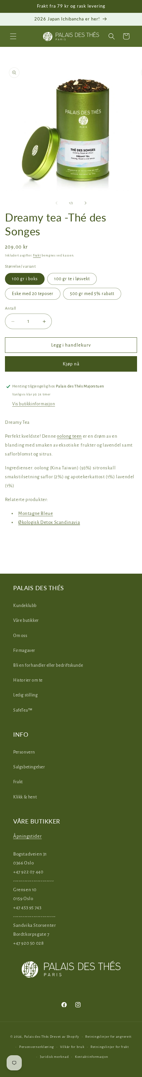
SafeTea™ (23, 710)
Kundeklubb (25, 605)
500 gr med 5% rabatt (92, 293)
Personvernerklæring (36, 1047)
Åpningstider (27, 836)
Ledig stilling (25, 695)
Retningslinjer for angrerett (108, 1036)
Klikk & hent (25, 797)
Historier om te (28, 680)
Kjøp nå (71, 363)
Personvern (24, 752)
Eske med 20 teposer (32, 293)
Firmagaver (24, 650)
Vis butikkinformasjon (33, 404)
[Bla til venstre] (56, 203)
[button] (13, 36)
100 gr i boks (25, 279)
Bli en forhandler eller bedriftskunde (48, 665)
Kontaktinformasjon (91, 1057)
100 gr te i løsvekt (72, 279)
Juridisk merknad (54, 1057)
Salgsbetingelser (29, 767)
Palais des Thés (36, 1036)
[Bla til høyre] (85, 203)
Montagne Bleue (35, 513)
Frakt (37, 255)
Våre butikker (26, 620)
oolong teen (69, 436)
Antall (10, 308)
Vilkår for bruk (72, 1047)
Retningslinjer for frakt (109, 1047)
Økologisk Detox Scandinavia (49, 522)
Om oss (20, 635)
